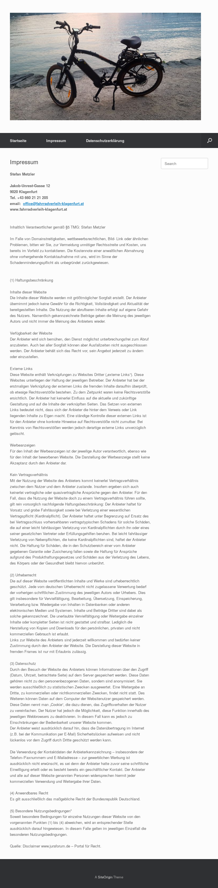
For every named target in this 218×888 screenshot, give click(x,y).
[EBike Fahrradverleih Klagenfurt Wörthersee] (105, 66)
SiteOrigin (105, 877)
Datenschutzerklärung (105, 140)
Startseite (18, 140)
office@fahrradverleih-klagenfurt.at (53, 203)
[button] (209, 140)
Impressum (56, 140)
